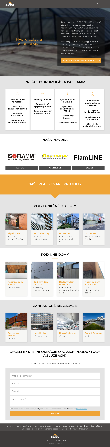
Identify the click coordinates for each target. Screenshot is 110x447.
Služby (72, 426)
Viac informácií (81, 409)
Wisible (59, 443)
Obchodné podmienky (32, 429)
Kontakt (74, 429)
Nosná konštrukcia (24, 426)
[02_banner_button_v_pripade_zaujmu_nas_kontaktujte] (81, 60)
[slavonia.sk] (9, 3)
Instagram (84, 429)
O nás (79, 426)
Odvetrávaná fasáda (44, 426)
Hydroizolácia (61, 426)
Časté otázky (96, 426)
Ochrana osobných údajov (56, 429)
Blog (86, 426)
